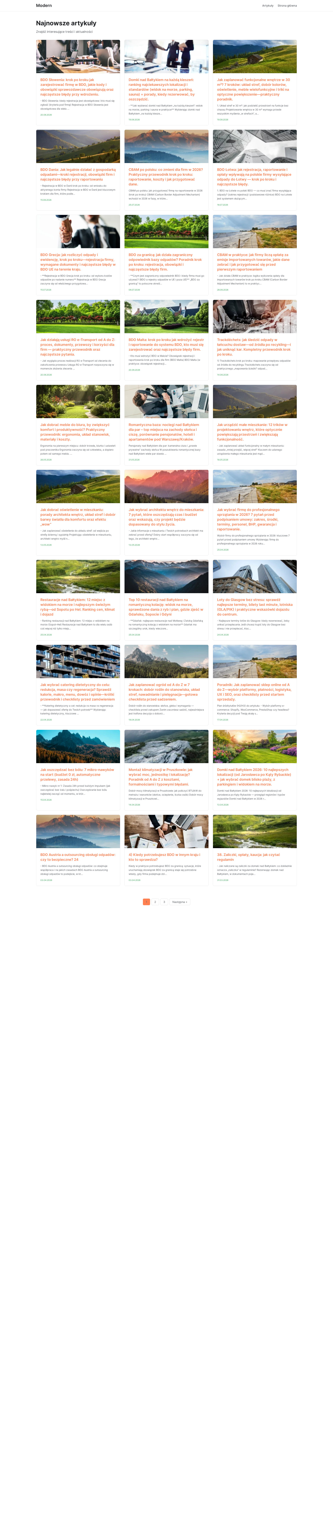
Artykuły (268, 5)
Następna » (179, 902)
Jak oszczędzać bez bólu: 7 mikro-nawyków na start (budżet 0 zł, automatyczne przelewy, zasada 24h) (77, 775)
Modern (44, 5)
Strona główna (287, 5)
